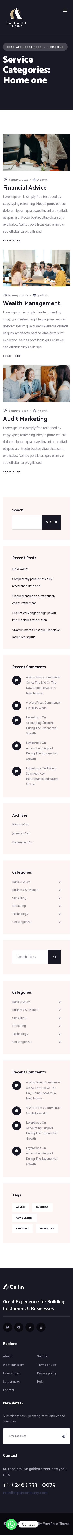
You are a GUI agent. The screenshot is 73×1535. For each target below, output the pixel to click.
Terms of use (46, 1365)
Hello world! (20, 569)
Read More (12, 240)
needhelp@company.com (25, 1492)
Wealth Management (31, 303)
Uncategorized (22, 922)
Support (42, 1356)
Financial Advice (25, 188)
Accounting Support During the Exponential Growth (41, 728)
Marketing (19, 906)
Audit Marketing (25, 419)
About (7, 1356)
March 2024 (20, 824)
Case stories (12, 1373)
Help (40, 1382)
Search (17, 510)
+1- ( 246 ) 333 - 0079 (29, 1485)
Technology (20, 914)
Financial (22, 1228)
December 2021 (22, 842)
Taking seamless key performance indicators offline (42, 776)
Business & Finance (25, 890)
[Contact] (11, 1524)
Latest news (11, 1382)
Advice (20, 1207)
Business (42, 1207)
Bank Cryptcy (21, 882)
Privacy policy (47, 1373)
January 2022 (21, 833)
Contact (8, 1390)
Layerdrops (33, 717)
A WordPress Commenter (43, 702)
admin (44, 180)
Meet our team (13, 1365)
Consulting (19, 898)
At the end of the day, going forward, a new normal (41, 688)
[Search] (54, 957)
